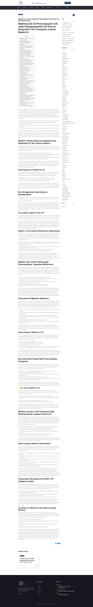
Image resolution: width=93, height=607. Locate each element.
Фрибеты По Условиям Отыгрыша (26, 89)
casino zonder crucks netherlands (68, 123)
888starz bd (64, 85)
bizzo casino (64, 106)
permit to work (71, 32)
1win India (64, 56)
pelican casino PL (65, 162)
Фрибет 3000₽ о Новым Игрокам (26, 88)
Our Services (31, 7)
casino (63, 112)
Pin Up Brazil (64, 165)
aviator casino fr (65, 94)
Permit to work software (66, 34)
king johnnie (64, 141)
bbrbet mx (64, 104)
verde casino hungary (66, 192)
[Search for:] (68, 15)
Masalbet (64, 146)
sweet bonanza (65, 187)
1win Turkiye (64, 60)
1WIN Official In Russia (66, 58)
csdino (63, 131)
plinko (63, 170)
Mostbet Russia (65, 155)
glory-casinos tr (65, 136)
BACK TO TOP (64, 206)
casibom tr (64, 111)
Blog (63, 107)
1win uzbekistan (65, 61)
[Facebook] (57, 543)
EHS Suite (37, 7)
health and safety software (67, 26)
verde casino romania (66, 196)
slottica (64, 182)
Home (19, 7)
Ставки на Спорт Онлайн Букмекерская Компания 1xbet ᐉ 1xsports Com (27, 560)
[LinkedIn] (59, 543)
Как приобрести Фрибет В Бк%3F (26, 45)
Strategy (64, 184)
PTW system (64, 38)
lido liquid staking (65, 30)
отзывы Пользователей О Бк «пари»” (27, 98)
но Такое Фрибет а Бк (24, 73)
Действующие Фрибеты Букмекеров (27, 63)
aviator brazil (65, 90)
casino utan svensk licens (67, 121)
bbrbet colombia (65, 102)
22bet (63, 80)
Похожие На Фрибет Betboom (25, 53)
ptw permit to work (65, 36)
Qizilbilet (64, 175)
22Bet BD (63, 82)
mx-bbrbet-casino (65, 158)
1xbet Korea (64, 70)
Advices (63, 87)
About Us (24, 7)
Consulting (64, 128)
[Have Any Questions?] (33, 3)
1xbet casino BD (65, 68)
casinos (63, 124)
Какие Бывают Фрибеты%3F (25, 54)
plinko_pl (64, 172)
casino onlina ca (65, 116)
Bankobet (64, 99)
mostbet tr (64, 157)
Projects (63, 174)
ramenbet (32, 167)
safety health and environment (67, 40)
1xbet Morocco (65, 75)
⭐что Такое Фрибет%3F (24, 58)
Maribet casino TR (65, 145)
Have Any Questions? (37, 2)
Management (64, 143)
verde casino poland (66, 194)
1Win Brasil (64, 53)
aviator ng (64, 97)
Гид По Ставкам (23, 93)
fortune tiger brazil (66, 133)
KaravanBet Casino (65, 138)
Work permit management (66, 42)
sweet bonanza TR (65, 189)
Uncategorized (65, 191)
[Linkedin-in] (19, 594)
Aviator (63, 89)
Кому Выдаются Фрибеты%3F (25, 41)
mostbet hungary (65, 150)
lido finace (68, 28)
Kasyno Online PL (65, 140)
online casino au (65, 160)
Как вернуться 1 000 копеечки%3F (26, 105)
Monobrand (64, 148)
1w (62, 51)
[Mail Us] (56, 593)
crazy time (64, 129)
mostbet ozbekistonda (66, 153)
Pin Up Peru (64, 167)
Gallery (43, 7)
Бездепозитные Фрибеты (25, 86)
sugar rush (64, 186)
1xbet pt (63, 77)
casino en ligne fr (65, 114)
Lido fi (63, 28)
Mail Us (59, 593)
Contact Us (49, 7)
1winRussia (64, 63)
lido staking (64, 32)
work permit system (65, 44)
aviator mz (64, 95)
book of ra (64, 109)
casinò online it (65, 119)
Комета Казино (65, 199)
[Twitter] (55, 543)
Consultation (65, 126)
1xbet (63, 65)
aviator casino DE (65, 92)
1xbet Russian (64, 78)
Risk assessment (71, 38)
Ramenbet (20, 14)
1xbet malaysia (65, 73)
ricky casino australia (66, 179)
